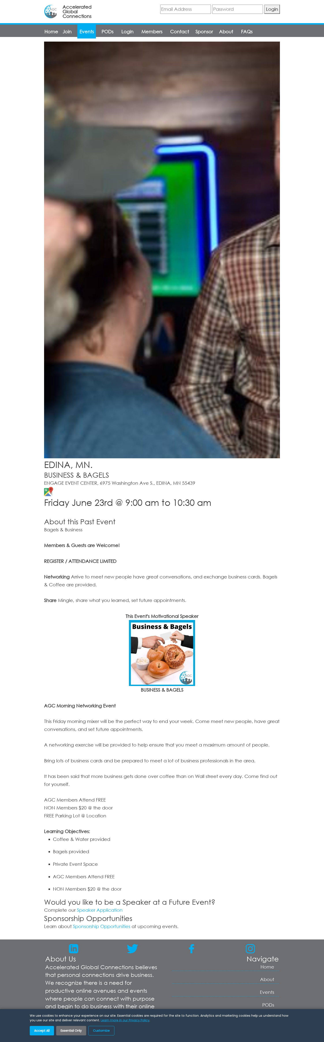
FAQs (247, 31)
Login (272, 9)
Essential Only (71, 1030)
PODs (108, 31)
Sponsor (204, 31)
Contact (179, 31)
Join (67, 31)
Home (51, 31)
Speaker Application (100, 910)
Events (87, 31)
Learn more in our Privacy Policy (125, 1020)
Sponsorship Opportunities (101, 926)
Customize (101, 1030)
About (226, 31)
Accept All (42, 1030)
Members (152, 31)
